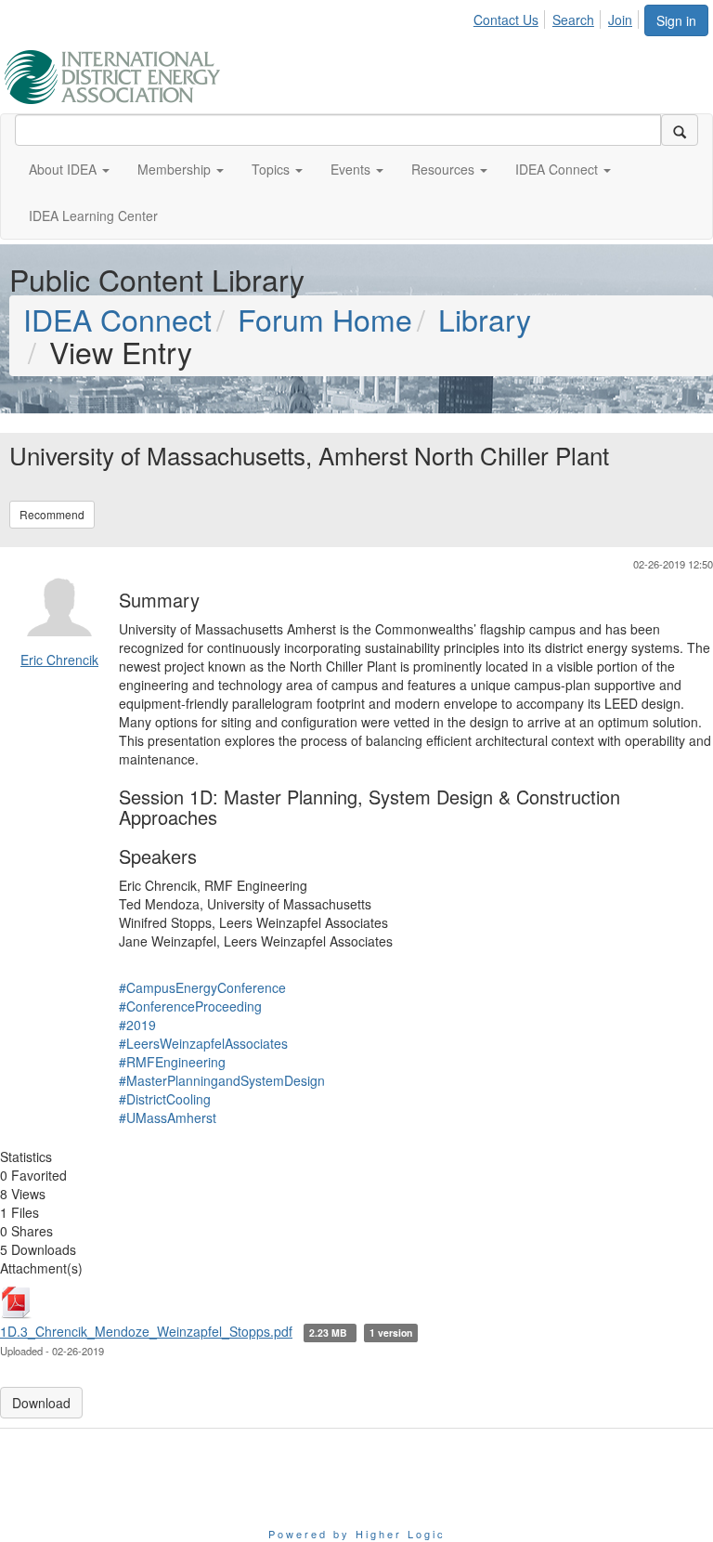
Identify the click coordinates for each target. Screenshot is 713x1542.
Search (573, 19)
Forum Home (325, 318)
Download (41, 1402)
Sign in (676, 20)
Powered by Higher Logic (357, 1533)
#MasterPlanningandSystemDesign (222, 1080)
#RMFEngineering (172, 1061)
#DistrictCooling (165, 1099)
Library (484, 318)
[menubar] (558, 17)
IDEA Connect (117, 318)
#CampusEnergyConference (202, 987)
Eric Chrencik (59, 659)
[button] (69, 169)
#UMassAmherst (167, 1117)
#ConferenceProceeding (190, 1006)
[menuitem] (511, 17)
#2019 (137, 1024)
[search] (679, 130)
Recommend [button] (51, 514)
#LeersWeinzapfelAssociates (203, 1043)
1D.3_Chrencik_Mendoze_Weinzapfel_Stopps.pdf (146, 1331)
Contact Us (505, 19)
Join (620, 19)
